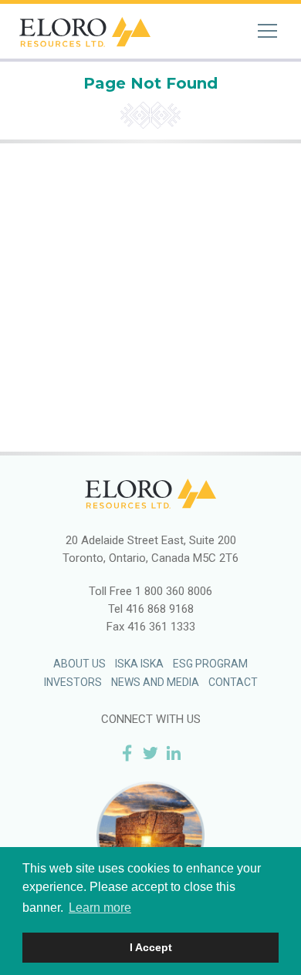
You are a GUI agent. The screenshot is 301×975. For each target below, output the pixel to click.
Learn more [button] (100, 907)
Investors (73, 682)
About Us (79, 663)
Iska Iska (139, 663)
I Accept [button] (151, 947)
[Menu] (268, 31)
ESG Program (210, 663)
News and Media (155, 682)
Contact (233, 682)
